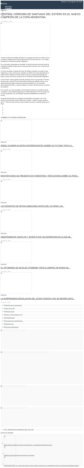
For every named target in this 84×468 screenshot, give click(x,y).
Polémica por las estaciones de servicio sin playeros (19, 455)
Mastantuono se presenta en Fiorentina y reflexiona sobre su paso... (40, 176)
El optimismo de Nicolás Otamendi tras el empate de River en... (35, 268)
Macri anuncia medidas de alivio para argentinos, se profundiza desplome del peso (28, 445)
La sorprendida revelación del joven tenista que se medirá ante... (38, 298)
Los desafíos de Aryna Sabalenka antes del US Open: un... (32, 206)
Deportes (3, 10)
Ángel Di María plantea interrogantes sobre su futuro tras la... (37, 145)
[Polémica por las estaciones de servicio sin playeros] (10, 453)
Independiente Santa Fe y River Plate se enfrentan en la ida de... (36, 237)
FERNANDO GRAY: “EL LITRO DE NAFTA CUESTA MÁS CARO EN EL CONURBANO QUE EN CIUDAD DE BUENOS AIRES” (41, 466)
